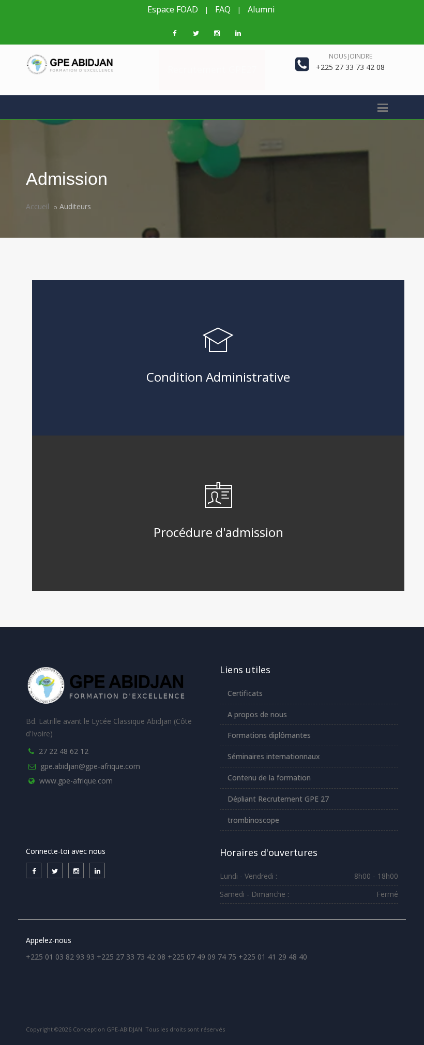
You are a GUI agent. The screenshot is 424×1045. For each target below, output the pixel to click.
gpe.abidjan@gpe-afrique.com (90, 766)
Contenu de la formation (269, 777)
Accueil (37, 206)
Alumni (261, 9)
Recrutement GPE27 (212, 69)
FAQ (223, 9)
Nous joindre (350, 56)
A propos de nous (257, 714)
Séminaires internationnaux (274, 756)
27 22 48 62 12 (63, 751)
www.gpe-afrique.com (76, 781)
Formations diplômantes (269, 735)
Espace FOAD (172, 9)
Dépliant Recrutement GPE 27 (278, 799)
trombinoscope (253, 820)
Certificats (245, 693)
